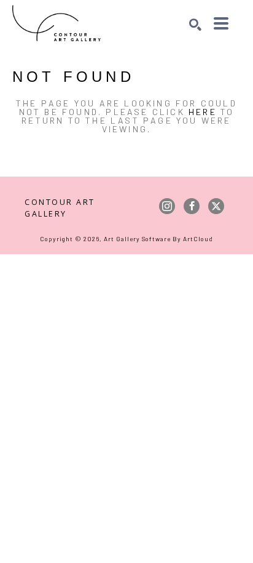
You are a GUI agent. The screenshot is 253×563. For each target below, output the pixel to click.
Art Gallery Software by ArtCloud (158, 238)
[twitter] (216, 206)
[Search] (195, 24)
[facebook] (192, 206)
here (203, 111)
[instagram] (167, 206)
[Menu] (221, 23)
